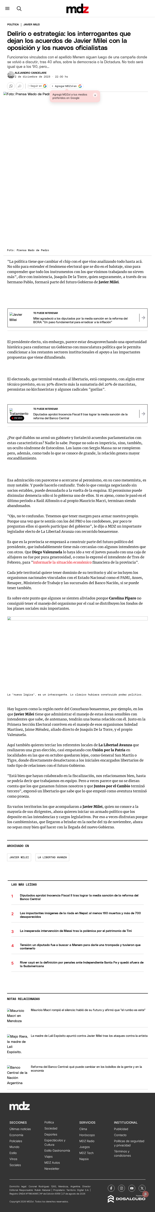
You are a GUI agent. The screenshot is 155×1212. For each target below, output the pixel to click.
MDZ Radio (86, 1141)
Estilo (13, 1153)
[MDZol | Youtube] (132, 1188)
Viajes (48, 1156)
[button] (7, 8)
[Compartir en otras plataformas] (19, 86)
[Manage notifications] (145, 1194)
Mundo (14, 1147)
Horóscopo (87, 1135)
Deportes (50, 1134)
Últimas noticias (20, 1129)
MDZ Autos (52, 1162)
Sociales (15, 1165)
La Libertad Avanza (52, 857)
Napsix (84, 1159)
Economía (16, 1135)
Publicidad (121, 1129)
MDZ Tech (86, 1153)
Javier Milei (19, 857)
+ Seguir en (35, 86)
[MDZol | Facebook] (111, 1188)
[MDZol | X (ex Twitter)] (142, 1188)
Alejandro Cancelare (31, 73)
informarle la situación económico (62, 562)
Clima (83, 1129)
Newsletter (51, 1169)
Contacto (120, 1135)
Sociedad (50, 1128)
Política (13, 24)
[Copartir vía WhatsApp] (11, 86)
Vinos (13, 1159)
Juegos (84, 1147)
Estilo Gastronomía (57, 1150)
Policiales (15, 1141)
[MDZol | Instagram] (121, 1188)
